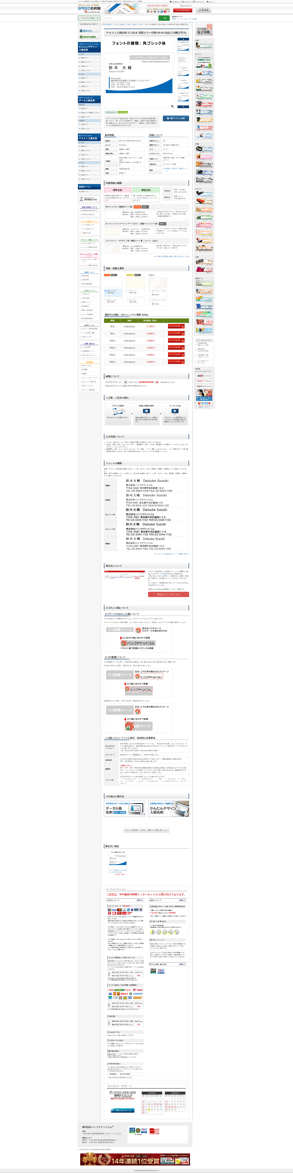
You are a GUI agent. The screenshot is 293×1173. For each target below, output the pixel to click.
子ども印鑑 (193, 19)
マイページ (187, 2)
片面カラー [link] (84, 66)
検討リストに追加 (177, 118)
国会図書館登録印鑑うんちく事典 (202, 344)
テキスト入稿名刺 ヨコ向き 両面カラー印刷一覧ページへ (146, 830)
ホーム (211, 2)
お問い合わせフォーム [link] (89, 355)
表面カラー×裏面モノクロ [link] (90, 113)
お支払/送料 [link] (85, 298)
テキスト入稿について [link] (89, 243)
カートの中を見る (182, 10)
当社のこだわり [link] (87, 365)
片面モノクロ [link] (85, 70)
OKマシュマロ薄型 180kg (111, 301)
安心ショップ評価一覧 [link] (89, 382)
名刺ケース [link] (84, 191)
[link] (89, 47)
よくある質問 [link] (86, 347)
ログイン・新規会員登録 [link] (90, 329)
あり (167, 149)
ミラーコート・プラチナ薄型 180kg (158, 302)
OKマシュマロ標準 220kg (111, 292)
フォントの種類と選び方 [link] (90, 247)
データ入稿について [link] (88, 225)
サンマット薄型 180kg (132, 301)
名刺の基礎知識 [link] (87, 284)
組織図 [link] (84, 373)
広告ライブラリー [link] (87, 386)
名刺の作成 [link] (85, 276)
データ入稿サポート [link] (88, 229)
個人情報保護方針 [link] (87, 318)
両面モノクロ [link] (85, 62)
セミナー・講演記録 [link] (88, 390)
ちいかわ (184, 19)
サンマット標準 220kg (132, 292)
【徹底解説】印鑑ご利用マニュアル (202, 356)
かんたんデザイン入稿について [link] (90, 260)
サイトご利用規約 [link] (87, 314)
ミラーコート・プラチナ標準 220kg (158, 293)
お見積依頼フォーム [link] (88, 351)
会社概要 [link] (84, 369)
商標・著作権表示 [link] (87, 310)
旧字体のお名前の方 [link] (88, 214)
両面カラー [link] (84, 58)
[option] (117, 863)
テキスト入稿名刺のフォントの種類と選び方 (173, 554)
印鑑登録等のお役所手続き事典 (202, 350)
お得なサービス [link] (87, 337)
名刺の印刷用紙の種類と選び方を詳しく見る (173, 256)
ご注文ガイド (176, 2)
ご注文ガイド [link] (86, 294)
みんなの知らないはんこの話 (202, 361)
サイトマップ (199, 2)
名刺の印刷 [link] (85, 280)
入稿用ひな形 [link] (86, 233)
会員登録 (166, 574)
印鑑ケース (176, 19)
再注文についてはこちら (168, 594)
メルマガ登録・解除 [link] (88, 333)
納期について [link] (86, 302)
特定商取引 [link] (85, 306)
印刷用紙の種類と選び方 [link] (90, 210)
